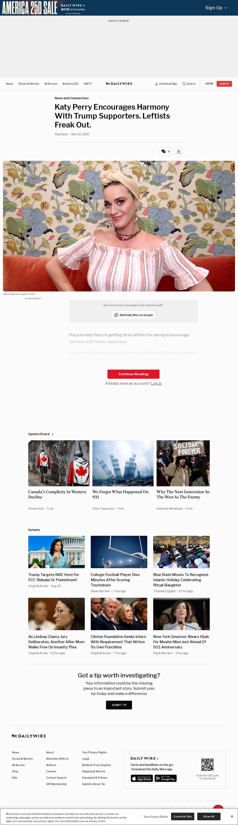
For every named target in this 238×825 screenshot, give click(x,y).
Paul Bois (61, 134)
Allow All (208, 816)
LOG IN (209, 83)
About (50, 752)
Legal (85, 758)
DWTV (88, 83)
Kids (14, 777)
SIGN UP (224, 83)
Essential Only (183, 816)
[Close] (232, 816)
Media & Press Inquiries (96, 765)
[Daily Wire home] (119, 84)
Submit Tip (119, 705)
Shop (15, 771)
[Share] (178, 151)
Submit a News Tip (93, 784)
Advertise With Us (57, 758)
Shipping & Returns (93, 771)
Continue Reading (133, 374)
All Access (50, 83)
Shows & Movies (28, 83)
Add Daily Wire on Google (136, 315)
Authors (51, 765)
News (9, 83)
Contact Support (56, 777)
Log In (156, 383)
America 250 (70, 83)
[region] (119, 816)
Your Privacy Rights (94, 752)
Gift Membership (56, 784)
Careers (51, 771)
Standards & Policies (94, 777)
